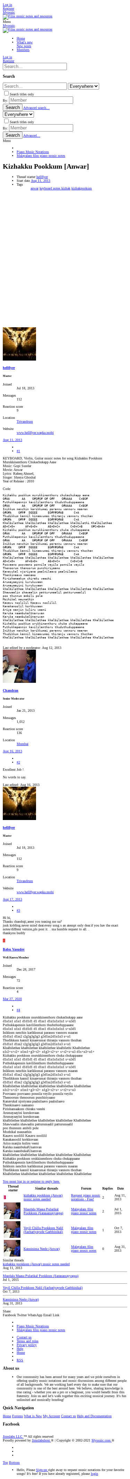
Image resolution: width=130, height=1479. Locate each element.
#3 (18, 910)
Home (21, 1352)
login (94, 1474)
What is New (33, 1416)
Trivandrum (25, 421)
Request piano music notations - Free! (85, 1197)
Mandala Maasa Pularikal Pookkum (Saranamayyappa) (43, 1211)
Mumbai (22, 744)
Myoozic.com (102, 1440)
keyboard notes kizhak (55, 188)
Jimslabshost (41, 1440)
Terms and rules (27, 1341)
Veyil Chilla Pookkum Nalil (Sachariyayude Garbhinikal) (43, 1230)
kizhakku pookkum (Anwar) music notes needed (43, 1197)
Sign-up (42, 1470)
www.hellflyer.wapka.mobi (35, 432)
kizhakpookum (81, 188)
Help (20, 1349)
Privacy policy (27, 1345)
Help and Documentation (94, 1416)
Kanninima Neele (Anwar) (42, 1249)
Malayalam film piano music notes (83, 1211)
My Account (51, 1416)
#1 (18, 451)
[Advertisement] (65, 259)
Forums (17, 1416)
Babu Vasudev (14, 949)
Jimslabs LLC (13, 1436)
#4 (18, 1010)
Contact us (24, 1337)
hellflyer (42, 177)
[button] (7, 22)
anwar (34, 188)
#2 (18, 762)
